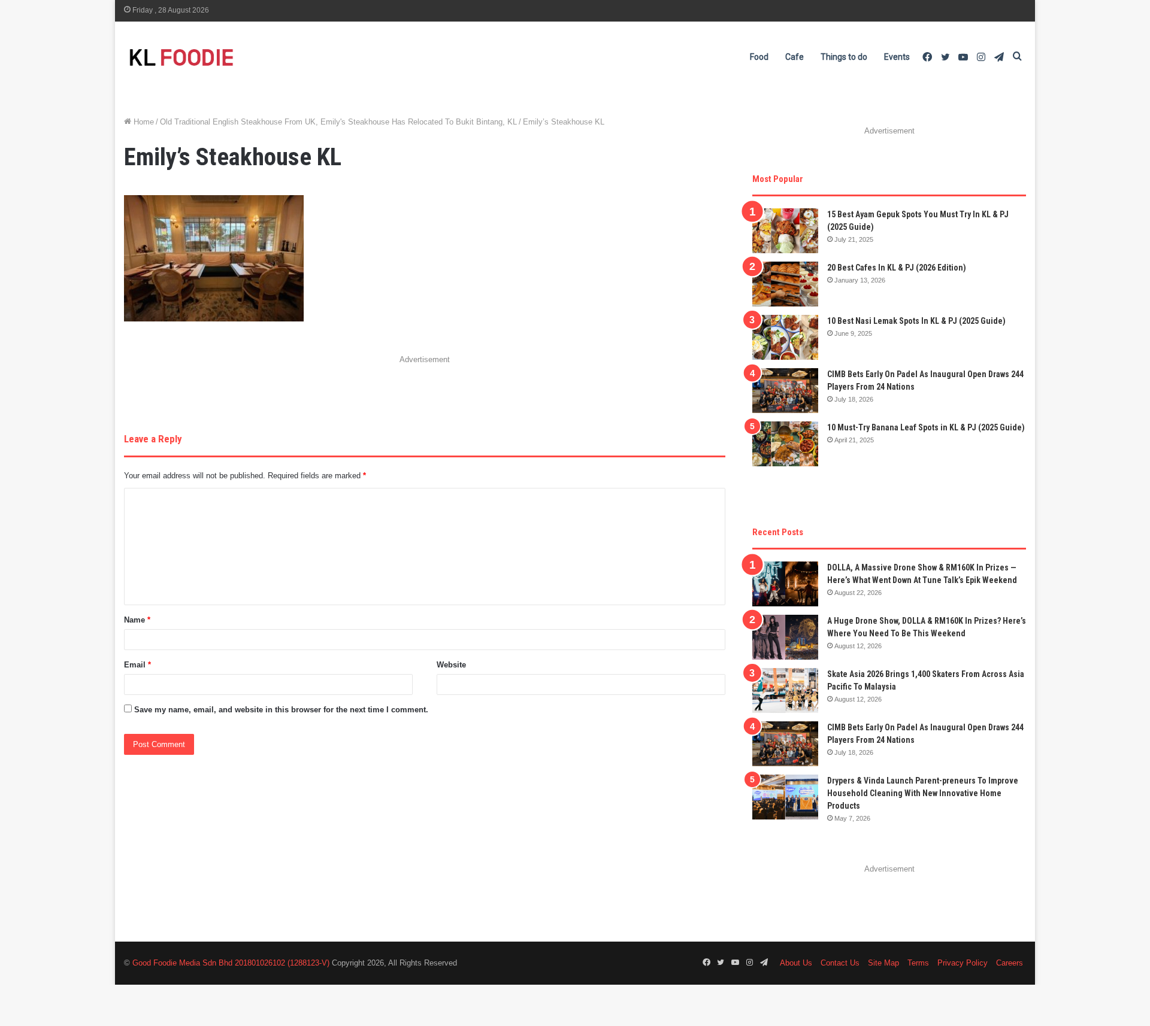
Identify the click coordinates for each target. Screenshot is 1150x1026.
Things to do (844, 57)
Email (137, 664)
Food (759, 57)
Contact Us (840, 962)
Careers (1009, 962)
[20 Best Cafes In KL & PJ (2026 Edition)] (785, 284)
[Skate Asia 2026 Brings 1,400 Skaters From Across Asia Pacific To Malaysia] (785, 690)
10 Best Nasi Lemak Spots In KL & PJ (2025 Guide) (916, 321)
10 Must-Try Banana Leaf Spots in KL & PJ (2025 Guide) (926, 427)
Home (142, 121)
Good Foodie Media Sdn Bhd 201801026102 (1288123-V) (230, 962)
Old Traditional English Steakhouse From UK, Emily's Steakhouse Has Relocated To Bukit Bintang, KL (338, 121)
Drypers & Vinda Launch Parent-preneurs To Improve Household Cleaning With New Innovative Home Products (922, 793)
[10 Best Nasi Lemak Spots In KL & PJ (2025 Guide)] (785, 337)
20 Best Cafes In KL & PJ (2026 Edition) (896, 267)
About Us (796, 962)
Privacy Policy (962, 962)
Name (137, 619)
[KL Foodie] (229, 57)
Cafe (794, 57)
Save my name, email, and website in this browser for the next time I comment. (281, 709)
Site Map (883, 962)
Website (451, 664)
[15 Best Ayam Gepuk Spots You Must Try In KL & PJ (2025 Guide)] (785, 230)
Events (897, 57)
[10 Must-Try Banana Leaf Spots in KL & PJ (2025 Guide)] (785, 443)
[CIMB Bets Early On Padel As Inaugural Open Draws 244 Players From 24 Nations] (785, 390)
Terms (918, 962)
